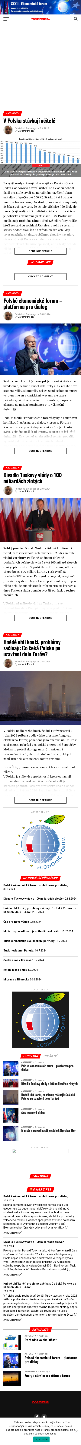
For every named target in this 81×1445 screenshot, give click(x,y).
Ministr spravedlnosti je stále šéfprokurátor (32, 931)
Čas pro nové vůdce (16, 921)
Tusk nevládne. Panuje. (18, 950)
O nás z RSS (42, 1189)
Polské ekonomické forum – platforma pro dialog (35, 885)
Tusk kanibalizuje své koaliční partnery (28, 941)
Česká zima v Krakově (17, 960)
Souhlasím (41, 1439)
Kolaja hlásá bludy (15, 969)
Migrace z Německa (16, 979)
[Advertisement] (40, 69)
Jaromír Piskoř (26, 131)
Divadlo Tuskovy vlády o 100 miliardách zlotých (33, 898)
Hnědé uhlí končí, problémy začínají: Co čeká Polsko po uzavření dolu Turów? (39, 1285)
